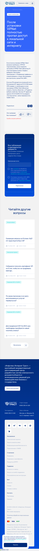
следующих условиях (24, 180)
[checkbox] (9, 169)
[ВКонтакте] (28, 106)
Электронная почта (13, 161)
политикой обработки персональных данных (20, 173)
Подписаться (19, 186)
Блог (8, 10)
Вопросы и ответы (17, 10)
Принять (15, 545)
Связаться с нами (23, 3)
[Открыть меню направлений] (32, 3)
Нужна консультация (12, 388)
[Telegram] (31, 106)
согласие (16, 169)
